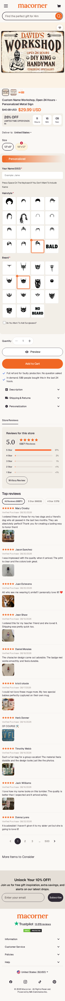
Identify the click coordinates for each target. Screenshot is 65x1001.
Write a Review (16, 480)
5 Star (35, 501)
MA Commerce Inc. (38, 992)
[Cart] (59, 6)
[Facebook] (11, 982)
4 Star (53, 501)
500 (47, 841)
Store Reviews (10, 420)
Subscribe (56, 897)
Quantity (6, 340)
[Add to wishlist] (60, 28)
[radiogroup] (32, 225)
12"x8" (7, 146)
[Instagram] (25, 982)
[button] (32, 169)
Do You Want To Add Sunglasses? (21, 323)
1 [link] (17, 841)
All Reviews (13, 501)
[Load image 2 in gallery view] (13, 92)
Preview (35, 352)
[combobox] (32, 16)
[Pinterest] (54, 982)
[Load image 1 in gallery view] (5, 92)
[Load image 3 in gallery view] (21, 92)
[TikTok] (40, 982)
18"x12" (21, 146)
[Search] (58, 16)
